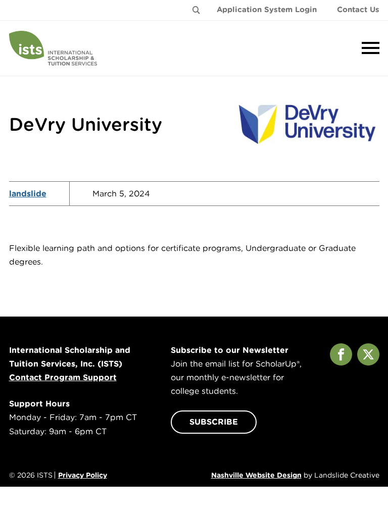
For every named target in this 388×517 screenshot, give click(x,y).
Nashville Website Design (256, 475)
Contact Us (358, 9)
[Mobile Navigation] (368, 48)
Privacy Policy (82, 475)
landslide (27, 193)
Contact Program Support (63, 377)
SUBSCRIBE (213, 422)
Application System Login (267, 9)
